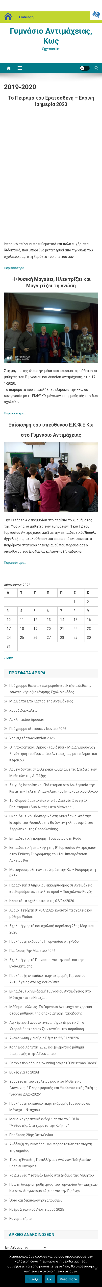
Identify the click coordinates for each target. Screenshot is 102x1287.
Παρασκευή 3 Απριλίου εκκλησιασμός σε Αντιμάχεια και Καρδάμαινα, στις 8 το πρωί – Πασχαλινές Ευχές (50, 888)
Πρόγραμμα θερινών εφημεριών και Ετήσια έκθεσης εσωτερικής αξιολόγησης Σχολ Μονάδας (50, 689)
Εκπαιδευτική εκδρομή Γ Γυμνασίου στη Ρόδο (45, 838)
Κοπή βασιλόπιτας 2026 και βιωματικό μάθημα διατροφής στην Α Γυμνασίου (46, 1050)
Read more (68, 1279)
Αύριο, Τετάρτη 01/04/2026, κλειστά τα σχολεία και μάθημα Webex (50, 913)
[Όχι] (95, 1268)
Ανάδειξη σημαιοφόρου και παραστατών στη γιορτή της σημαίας (50, 1147)
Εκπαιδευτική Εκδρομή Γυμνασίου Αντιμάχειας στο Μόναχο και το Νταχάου (50, 994)
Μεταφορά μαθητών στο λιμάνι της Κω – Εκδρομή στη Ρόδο (52, 873)
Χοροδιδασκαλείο (23, 710)
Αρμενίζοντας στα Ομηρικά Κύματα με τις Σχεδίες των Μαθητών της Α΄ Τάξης (53, 772)
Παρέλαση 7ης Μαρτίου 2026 (32, 951)
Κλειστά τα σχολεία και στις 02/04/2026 (41, 901)
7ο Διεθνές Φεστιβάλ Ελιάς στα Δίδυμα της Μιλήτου (51, 1175)
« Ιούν (8, 658)
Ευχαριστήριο (20, 1219)
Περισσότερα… (15, 268)
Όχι (49, 1279)
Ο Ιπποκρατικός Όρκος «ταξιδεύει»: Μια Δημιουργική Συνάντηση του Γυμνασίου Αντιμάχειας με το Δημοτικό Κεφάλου (53, 753)
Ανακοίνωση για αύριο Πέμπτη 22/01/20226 (44, 1038)
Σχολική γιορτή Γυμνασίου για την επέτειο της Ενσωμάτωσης (46, 963)
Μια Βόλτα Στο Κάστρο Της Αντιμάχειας (41, 701)
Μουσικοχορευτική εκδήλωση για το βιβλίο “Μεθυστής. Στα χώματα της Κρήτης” (44, 1122)
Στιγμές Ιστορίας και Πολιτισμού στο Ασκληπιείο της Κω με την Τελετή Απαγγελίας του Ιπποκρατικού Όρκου (53, 788)
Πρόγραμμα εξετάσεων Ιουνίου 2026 (37, 729)
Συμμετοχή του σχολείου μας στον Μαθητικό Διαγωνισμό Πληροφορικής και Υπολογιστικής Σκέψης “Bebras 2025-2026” (53, 1087)
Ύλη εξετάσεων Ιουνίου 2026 (32, 738)
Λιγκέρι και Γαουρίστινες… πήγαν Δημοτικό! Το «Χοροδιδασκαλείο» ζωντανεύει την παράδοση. (47, 1025)
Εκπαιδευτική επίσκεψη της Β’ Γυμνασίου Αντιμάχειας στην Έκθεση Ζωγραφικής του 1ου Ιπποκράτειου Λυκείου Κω (52, 854)
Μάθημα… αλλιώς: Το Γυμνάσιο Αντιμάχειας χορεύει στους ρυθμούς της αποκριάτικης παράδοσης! (50, 1010)
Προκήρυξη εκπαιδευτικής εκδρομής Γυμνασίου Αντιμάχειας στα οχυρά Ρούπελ (47, 979)
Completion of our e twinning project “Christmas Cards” (53, 1063)
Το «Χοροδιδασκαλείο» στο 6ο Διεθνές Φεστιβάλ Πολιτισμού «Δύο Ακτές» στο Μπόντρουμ (48, 804)
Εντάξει (33, 1279)
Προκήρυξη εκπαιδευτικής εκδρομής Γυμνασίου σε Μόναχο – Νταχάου (49, 1106)
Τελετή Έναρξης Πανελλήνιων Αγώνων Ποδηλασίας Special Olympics (50, 1163)
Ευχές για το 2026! (24, 1072)
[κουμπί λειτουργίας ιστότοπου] (85, 68)
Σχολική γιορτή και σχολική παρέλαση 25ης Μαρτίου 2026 (51, 929)
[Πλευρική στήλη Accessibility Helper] (96, 14)
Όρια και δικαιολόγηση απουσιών (35, 1200)
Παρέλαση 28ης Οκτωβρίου (31, 1135)
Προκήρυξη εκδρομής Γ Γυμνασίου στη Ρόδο (44, 941)
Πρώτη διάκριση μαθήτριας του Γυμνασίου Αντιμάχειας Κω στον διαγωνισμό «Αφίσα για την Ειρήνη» (53, 1187)
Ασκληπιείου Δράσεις (26, 720)
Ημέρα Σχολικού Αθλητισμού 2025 (36, 1209)
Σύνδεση (26, 17)
